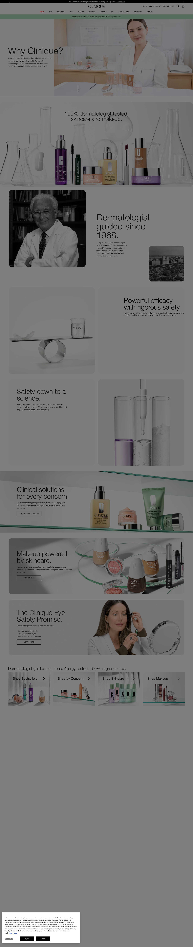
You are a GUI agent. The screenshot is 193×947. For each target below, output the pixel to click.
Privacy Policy (12, 933)
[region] (41, 927)
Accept (43, 939)
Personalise (9, 939)
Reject (27, 939)
